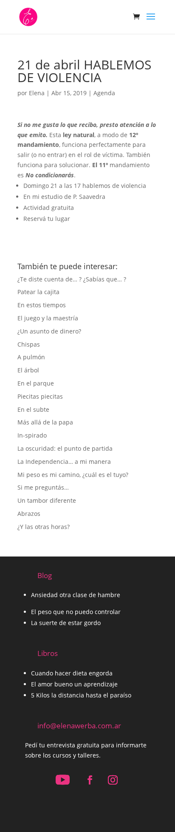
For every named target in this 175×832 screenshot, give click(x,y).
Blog (44, 575)
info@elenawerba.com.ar (79, 725)
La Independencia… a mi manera (64, 461)
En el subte (33, 409)
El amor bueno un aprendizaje (74, 684)
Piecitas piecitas (40, 396)
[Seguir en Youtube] (62, 780)
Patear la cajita (38, 292)
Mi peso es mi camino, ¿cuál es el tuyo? (72, 475)
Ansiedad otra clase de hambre (75, 595)
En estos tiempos (41, 305)
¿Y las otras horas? (43, 527)
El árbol (28, 370)
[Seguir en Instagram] (112, 780)
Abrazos (28, 514)
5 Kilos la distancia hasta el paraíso (81, 695)
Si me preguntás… (43, 487)
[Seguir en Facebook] (90, 780)
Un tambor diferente (46, 500)
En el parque (35, 383)
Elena (37, 93)
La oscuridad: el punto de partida (65, 448)
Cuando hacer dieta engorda (72, 673)
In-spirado (32, 435)
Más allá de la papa (45, 422)
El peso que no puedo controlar (76, 612)
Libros (47, 653)
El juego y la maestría (47, 318)
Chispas (28, 344)
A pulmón (31, 357)
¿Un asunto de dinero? (49, 331)
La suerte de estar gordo (66, 623)
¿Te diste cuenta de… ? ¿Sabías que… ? (71, 279)
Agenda (104, 93)
